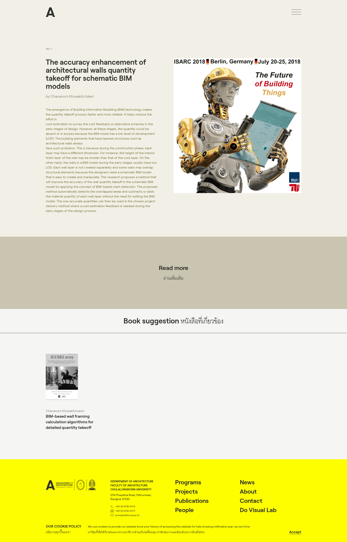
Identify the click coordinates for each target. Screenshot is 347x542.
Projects (186, 491)
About (248, 491)
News (247, 482)
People (184, 510)
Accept (295, 532)
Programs (188, 482)
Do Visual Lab (258, 510)
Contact (251, 500)
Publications (192, 500)
